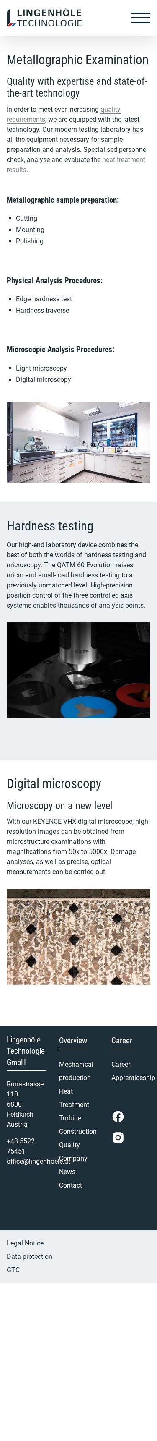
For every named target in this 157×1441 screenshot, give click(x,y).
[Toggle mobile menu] (140, 18)
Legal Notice (25, 1243)
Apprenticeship (130, 1078)
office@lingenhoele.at (38, 1161)
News (67, 1172)
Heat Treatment (74, 1098)
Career (120, 1064)
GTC (13, 1270)
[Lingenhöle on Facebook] (118, 1116)
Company (73, 1158)
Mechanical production (76, 1071)
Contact (70, 1185)
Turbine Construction (78, 1125)
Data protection (29, 1257)
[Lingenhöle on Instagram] (118, 1137)
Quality (69, 1145)
